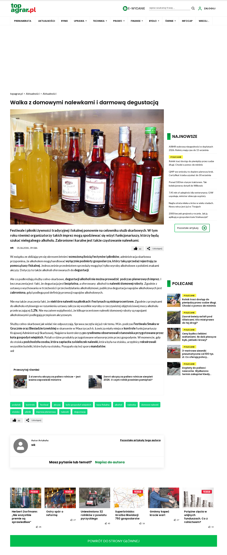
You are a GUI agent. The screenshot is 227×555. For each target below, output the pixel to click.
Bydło (153, 21)
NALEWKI (65, 411)
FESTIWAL (44, 404)
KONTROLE (30, 404)
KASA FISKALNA (103, 404)
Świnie (169, 21)
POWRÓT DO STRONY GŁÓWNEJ (114, 541)
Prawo (117, 21)
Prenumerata (22, 21)
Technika (99, 21)
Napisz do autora (110, 462)
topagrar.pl (16, 93)
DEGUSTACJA (80, 411)
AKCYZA (57, 404)
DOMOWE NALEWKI (150, 404)
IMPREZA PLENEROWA (46, 411)
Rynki (64, 21)
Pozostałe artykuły (188, 228)
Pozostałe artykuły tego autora (140, 440)
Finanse (135, 21)
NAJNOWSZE (184, 136)
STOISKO (16, 411)
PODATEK (16, 404)
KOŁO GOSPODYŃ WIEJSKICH (78, 404)
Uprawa (79, 21)
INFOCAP (187, 21)
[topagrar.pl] (23, 8)
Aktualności (46, 21)
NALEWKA (131, 404)
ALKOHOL (118, 404)
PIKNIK (28, 411)
